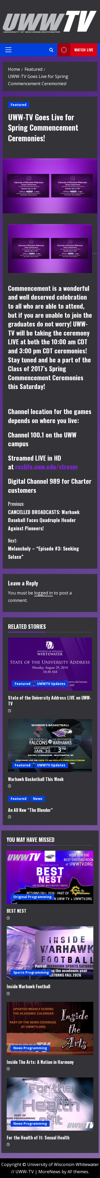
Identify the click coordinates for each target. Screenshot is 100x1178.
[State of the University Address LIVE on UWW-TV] (50, 664)
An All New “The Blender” (30, 810)
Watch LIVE (83, 49)
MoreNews (49, 1172)
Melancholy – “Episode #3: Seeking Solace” (43, 548)
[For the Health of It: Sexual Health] (50, 1104)
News (37, 798)
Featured (18, 104)
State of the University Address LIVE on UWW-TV (49, 701)
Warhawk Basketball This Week (35, 779)
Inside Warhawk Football (28, 986)
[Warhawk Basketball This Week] (50, 745)
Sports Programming (31, 972)
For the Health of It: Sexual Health (38, 1137)
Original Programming (32, 897)
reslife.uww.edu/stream (46, 466)
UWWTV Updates (51, 683)
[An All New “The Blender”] (50, 799)
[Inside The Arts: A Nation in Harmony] (50, 1028)
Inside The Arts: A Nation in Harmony (40, 1062)
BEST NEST (16, 911)
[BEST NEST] (50, 877)
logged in (43, 593)
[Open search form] (51, 50)
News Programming (30, 1048)
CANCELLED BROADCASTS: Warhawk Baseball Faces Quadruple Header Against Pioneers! (43, 516)
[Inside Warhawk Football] (50, 952)
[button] (8, 49)
